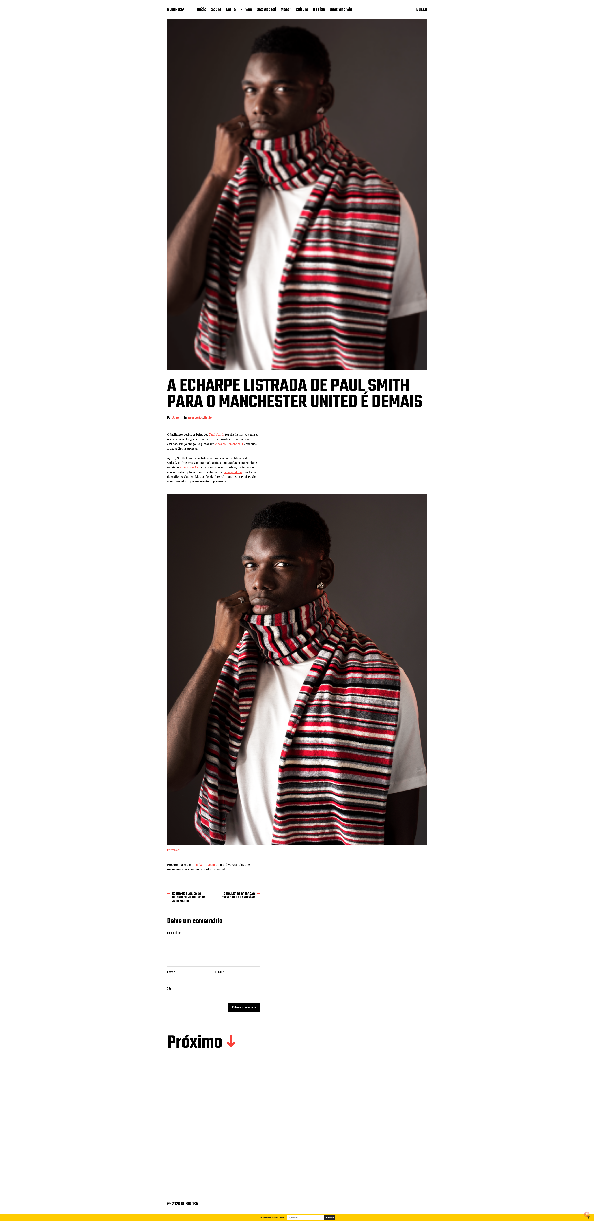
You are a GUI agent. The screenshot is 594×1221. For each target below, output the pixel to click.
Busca (421, 10)
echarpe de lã (233, 471)
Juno (175, 418)
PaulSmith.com (204, 864)
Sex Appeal (266, 9)
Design (319, 9)
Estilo (231, 9)
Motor (286, 9)
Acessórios (195, 418)
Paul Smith (216, 434)
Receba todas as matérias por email (272, 1217)
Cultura (302, 9)
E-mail (219, 972)
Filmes (246, 9)
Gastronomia (341, 9)
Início (202, 9)
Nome (171, 972)
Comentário (174, 933)
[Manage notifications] (586, 1214)
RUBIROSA (175, 9)
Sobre (216, 9)
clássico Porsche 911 (229, 443)
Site (169, 988)
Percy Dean (174, 849)
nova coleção (189, 467)
